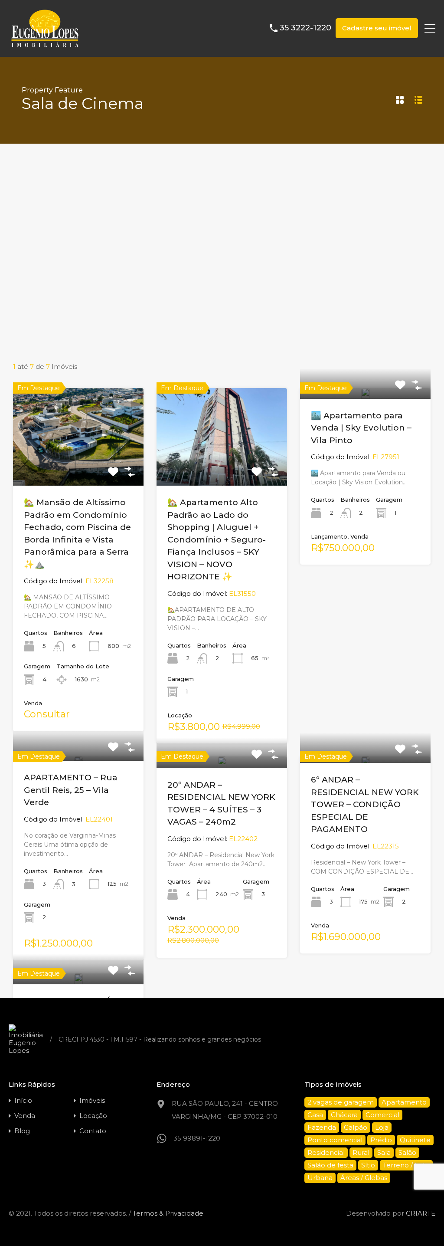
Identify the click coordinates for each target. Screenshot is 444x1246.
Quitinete (415, 1140)
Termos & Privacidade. (169, 1213)
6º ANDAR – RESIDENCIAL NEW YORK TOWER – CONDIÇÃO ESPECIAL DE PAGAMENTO (365, 804)
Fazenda (321, 1127)
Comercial (382, 1115)
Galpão (355, 1127)
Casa (315, 1115)
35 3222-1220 (305, 28)
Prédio (381, 1140)
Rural (361, 1152)
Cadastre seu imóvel (376, 28)
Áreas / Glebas (363, 1178)
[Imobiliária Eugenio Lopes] (45, 46)
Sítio (368, 1165)
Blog (22, 1131)
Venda (24, 1115)
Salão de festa (330, 1165)
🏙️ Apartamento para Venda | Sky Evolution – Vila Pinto (361, 428)
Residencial (326, 1152)
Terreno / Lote (406, 1165)
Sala (384, 1152)
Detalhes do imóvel (78, 466)
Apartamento (404, 1102)
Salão (407, 1152)
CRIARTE (420, 1213)
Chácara (344, 1115)
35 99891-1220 (196, 1138)
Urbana (320, 1178)
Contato (92, 1131)
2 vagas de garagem (340, 1102)
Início (23, 1100)
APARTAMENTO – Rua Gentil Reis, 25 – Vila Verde (71, 790)
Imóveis (92, 1100)
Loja (381, 1127)
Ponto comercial (334, 1140)
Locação (93, 1115)
